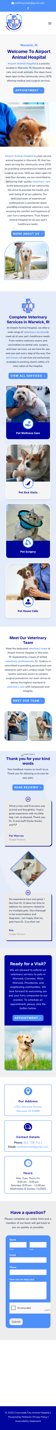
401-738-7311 (32, 1142)
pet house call (14, 357)
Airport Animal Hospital (22, 63)
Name (14, 1239)
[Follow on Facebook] (28, 8)
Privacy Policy (40, 1417)
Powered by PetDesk (19, 1417)
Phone (13, 1267)
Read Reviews (26, 787)
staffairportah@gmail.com (32, 1147)
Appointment (27, 90)
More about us (26, 233)
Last (31, 1249)
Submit (16, 1322)
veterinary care (41, 181)
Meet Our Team (26, 700)
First (11, 1249)
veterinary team (38, 648)
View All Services (26, 375)
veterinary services (35, 332)
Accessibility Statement (28, 1421)
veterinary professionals (19, 661)
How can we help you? (23, 1279)
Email (13, 1255)
